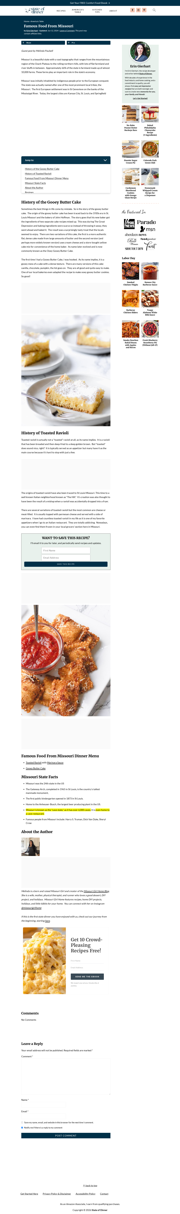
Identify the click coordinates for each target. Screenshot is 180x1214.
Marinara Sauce (55, 762)
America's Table (78, 10)
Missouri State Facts (35, 183)
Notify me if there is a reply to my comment (43, 1127)
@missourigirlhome (31, 907)
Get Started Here (29, 1193)
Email (25, 1111)
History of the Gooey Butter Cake (42, 168)
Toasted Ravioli (34, 762)
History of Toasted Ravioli (38, 173)
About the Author (34, 187)
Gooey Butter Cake (36, 768)
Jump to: (29, 160)
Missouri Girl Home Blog (96, 891)
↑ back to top (90, 1185)
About (113, 11)
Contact (104, 1193)
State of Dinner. (145, 73)
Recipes (61, 11)
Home (26, 21)
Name (25, 1099)
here (47, 920)
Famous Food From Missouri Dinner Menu (47, 178)
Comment (27, 1056)
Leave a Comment (67, 30)
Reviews (29, 192)
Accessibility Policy (85, 1193)
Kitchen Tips (97, 10)
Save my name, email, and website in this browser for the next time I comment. (59, 1122)
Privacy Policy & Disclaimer (57, 1193)
